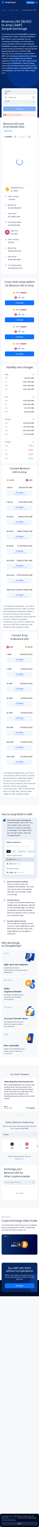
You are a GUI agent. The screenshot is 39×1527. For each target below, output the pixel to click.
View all (18, 1159)
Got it (19, 1523)
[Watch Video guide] (19, 1244)
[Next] (21, 1115)
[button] (19, 848)
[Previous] (17, 1115)
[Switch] (33, 97)
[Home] (9, 2)
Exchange (19, 1286)
